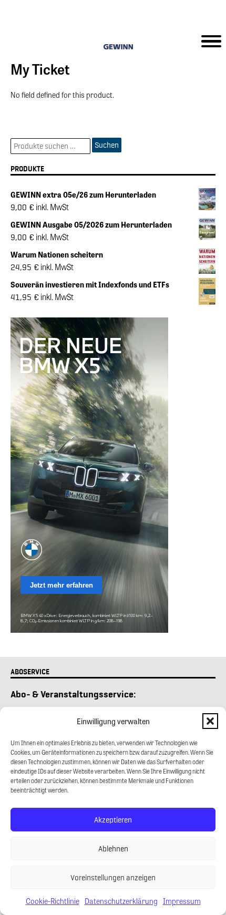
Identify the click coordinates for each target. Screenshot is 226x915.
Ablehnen (113, 849)
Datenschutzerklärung (121, 901)
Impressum (182, 901)
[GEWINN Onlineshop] (113, 48)
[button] (210, 721)
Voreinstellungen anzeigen (113, 877)
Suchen (107, 145)
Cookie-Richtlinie (52, 901)
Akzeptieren (113, 820)
